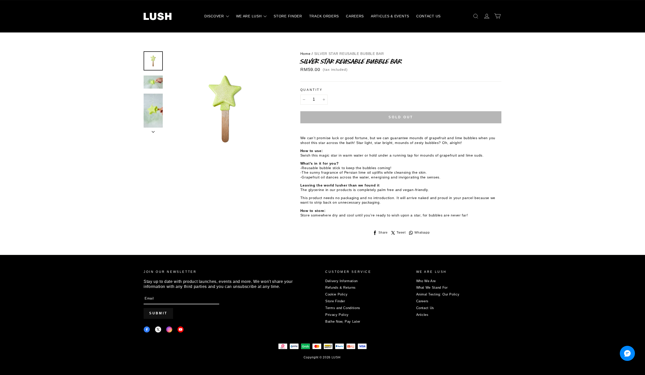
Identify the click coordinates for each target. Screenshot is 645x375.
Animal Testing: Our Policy (438, 294)
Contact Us (425, 308)
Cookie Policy (336, 294)
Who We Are (426, 281)
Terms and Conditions (342, 308)
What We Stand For (432, 287)
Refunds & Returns (340, 287)
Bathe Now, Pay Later (342, 321)
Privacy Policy (337, 315)
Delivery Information (341, 281)
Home (305, 54)
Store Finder (335, 301)
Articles (422, 315)
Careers (422, 301)
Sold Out (401, 117)
